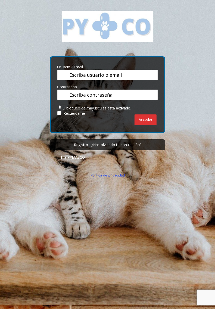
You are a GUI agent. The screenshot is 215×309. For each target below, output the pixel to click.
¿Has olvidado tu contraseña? (116, 144)
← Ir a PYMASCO (70, 157)
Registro (81, 144)
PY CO (107, 30)
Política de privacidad (107, 175)
